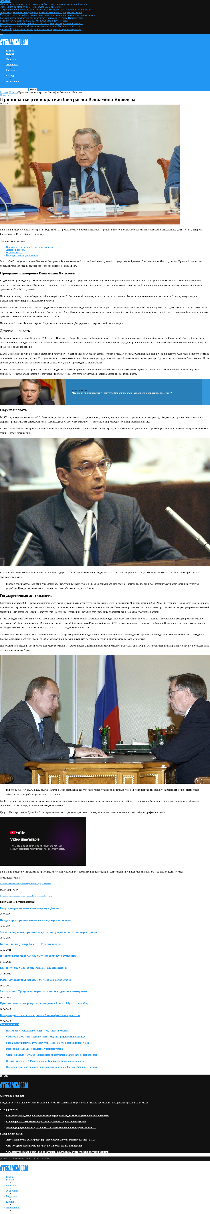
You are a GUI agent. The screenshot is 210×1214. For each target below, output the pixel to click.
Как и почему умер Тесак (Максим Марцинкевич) (33, 967)
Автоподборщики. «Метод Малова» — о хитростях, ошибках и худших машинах (51, 1127)
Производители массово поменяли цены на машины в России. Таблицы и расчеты (52, 1067)
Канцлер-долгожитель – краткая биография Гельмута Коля (40, 1015)
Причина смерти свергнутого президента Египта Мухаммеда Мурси (45, 1003)
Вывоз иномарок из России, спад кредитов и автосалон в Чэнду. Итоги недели (41, 18)
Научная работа (14, 252)
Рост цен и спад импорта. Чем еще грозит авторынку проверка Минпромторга (41, 23)
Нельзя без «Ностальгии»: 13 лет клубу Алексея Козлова (37, 1030)
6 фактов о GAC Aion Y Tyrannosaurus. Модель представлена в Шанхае (45, 1036)
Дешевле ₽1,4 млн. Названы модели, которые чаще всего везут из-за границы (40, 29)
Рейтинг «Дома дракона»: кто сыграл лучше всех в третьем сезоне (34, 20)
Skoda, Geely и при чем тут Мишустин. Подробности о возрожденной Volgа (47, 1042)
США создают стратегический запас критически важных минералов (44, 1145)
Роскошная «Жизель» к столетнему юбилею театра (34, 1048)
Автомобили (13, 81)
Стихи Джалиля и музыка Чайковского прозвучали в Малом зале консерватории (51, 1054)
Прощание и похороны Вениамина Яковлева (29, 247)
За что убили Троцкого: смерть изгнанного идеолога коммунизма (44, 991)
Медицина (11, 70)
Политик (13, 92)
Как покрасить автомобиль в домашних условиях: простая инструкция (46, 1121)
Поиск (33, 89)
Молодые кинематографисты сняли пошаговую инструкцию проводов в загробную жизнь (47, 15)
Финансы (11, 59)
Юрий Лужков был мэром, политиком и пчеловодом (35, 979)
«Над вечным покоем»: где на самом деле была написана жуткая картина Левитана (43, 4)
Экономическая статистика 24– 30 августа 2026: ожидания (30, 7)
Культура (11, 75)
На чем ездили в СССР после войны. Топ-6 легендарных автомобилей (45, 1061)
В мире (10, 53)
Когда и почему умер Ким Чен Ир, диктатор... (30, 944)
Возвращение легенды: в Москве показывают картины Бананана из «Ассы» (40, 26)
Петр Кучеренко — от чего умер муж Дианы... (31, 908)
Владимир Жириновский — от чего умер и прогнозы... (36, 920)
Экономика (12, 64)
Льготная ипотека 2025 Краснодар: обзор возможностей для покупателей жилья (50, 1139)
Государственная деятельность (22, 255)
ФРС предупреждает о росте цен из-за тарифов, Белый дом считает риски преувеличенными (57, 1115)
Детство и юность (15, 249)
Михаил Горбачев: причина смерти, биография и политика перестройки (48, 932)
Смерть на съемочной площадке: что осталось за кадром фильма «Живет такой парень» (46, 9)
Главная (10, 50)
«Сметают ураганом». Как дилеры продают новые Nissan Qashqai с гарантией (41, 12)
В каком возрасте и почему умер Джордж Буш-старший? (38, 955)
